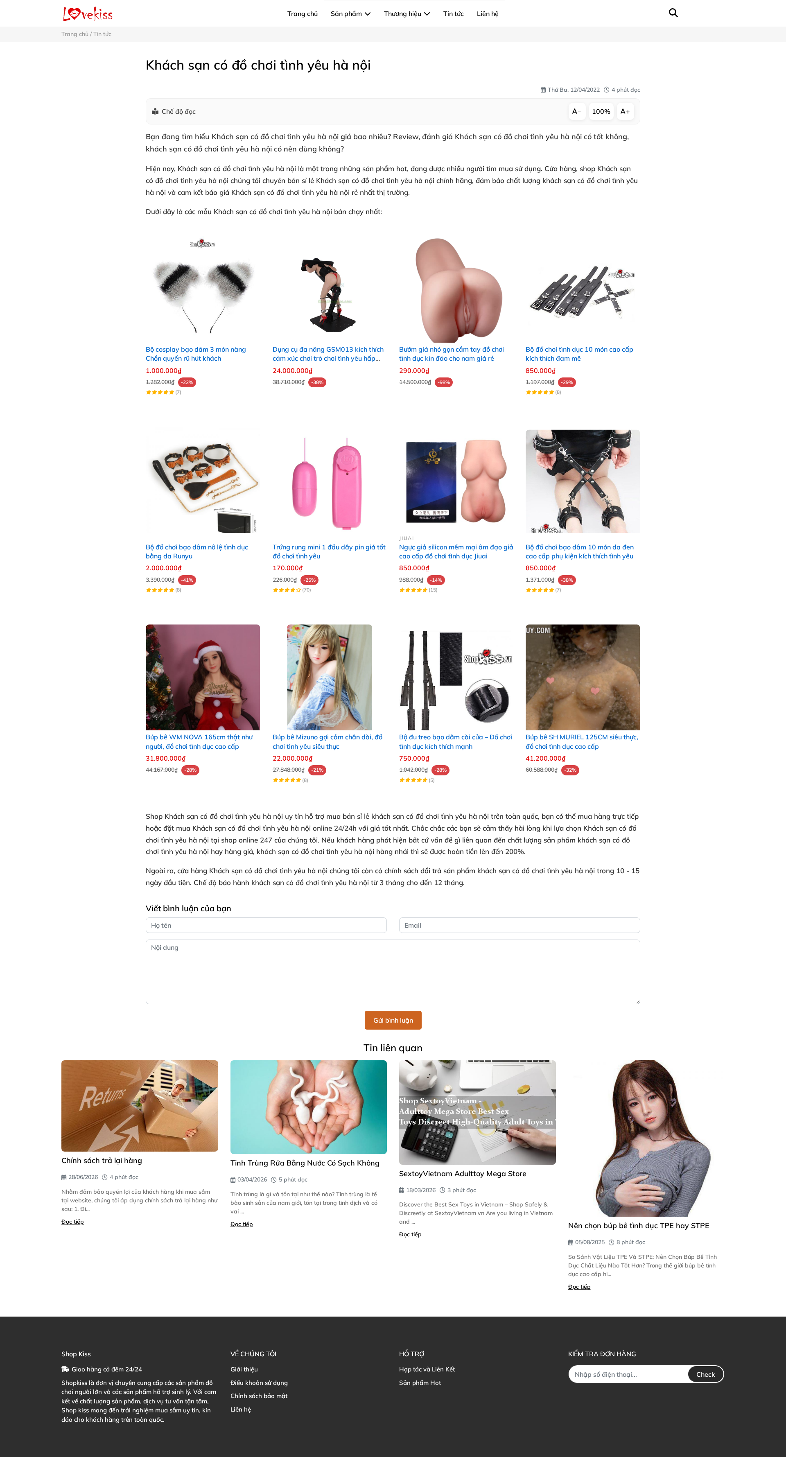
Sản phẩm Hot (420, 1383)
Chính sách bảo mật (258, 1396)
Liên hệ (240, 1409)
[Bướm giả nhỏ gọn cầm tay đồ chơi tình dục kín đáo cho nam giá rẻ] (456, 285)
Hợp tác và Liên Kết (427, 1369)
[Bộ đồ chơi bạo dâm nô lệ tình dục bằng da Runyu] (203, 475)
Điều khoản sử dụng (259, 1383)
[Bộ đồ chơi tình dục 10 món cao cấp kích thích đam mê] (583, 285)
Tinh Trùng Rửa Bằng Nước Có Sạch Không (304, 1163)
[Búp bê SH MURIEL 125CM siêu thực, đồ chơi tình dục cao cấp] (583, 673)
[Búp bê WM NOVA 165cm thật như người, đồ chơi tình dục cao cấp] (203, 673)
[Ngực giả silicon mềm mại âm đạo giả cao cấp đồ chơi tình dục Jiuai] (456, 475)
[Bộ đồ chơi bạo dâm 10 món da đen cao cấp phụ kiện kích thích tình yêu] (583, 475)
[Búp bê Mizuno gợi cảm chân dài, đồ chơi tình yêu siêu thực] (330, 673)
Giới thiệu (244, 1369)
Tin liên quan (393, 1047)
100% (601, 111)
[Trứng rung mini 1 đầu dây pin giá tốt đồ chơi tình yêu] (330, 475)
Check (705, 1374)
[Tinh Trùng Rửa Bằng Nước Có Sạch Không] (308, 1107)
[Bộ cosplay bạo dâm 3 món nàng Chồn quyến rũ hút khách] (203, 285)
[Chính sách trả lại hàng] (139, 1106)
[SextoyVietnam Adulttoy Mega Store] (477, 1112)
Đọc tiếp (72, 1221)
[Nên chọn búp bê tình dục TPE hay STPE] (646, 1138)
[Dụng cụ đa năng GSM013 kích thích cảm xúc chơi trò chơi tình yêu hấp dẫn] (330, 285)
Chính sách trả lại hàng (101, 1160)
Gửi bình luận (393, 1020)
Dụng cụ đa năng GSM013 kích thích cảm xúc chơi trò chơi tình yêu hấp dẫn (328, 358)
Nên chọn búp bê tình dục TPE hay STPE (638, 1225)
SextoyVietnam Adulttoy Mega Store (462, 1173)
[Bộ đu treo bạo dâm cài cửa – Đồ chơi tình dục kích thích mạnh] (456, 673)
